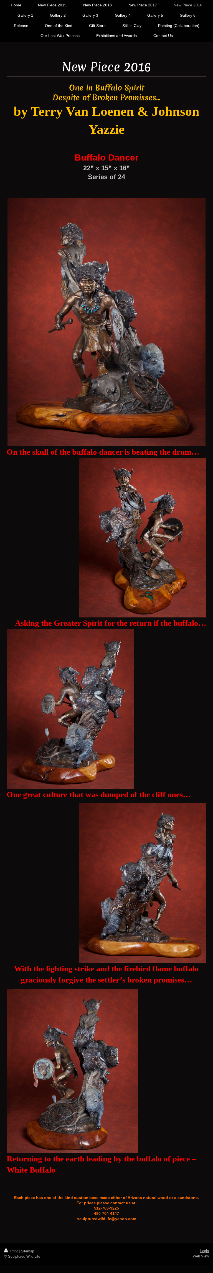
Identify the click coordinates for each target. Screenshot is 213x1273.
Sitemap (27, 1251)
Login (204, 1251)
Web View (201, 1256)
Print (14, 1251)
